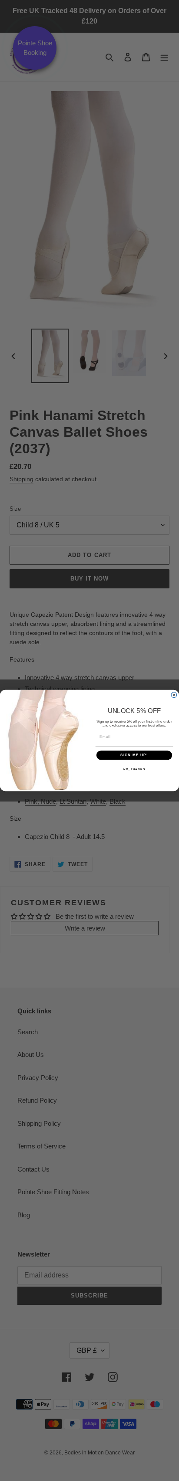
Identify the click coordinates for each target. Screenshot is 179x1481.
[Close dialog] (174, 695)
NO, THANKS (134, 769)
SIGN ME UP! (134, 755)
